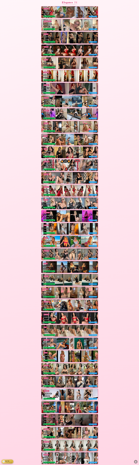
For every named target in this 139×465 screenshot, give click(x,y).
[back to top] (136, 462)
